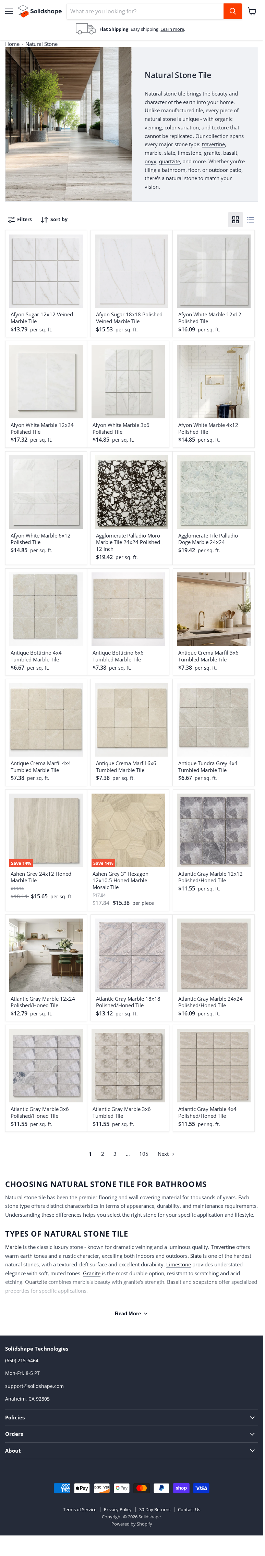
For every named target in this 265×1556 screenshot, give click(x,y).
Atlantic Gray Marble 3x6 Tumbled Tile (122, 1112)
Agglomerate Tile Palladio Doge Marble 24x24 (208, 539)
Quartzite (36, 1281)
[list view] (250, 219)
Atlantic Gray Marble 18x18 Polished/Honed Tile (128, 1002)
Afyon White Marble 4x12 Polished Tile (208, 428)
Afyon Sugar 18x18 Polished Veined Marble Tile (129, 318)
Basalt (174, 1281)
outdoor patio (225, 169)
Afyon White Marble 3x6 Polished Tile (121, 428)
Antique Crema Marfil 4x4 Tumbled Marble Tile (41, 766)
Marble (13, 1246)
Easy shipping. (145, 29)
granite (212, 152)
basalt (230, 152)
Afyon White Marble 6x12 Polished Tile (41, 539)
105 (143, 1153)
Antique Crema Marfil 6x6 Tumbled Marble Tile (126, 766)
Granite (91, 1273)
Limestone (178, 1264)
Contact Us (189, 1509)
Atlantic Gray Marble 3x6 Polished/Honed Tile (40, 1112)
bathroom (173, 169)
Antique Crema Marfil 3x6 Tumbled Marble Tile (208, 656)
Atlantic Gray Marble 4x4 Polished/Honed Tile (207, 1112)
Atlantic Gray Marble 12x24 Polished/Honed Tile (43, 1002)
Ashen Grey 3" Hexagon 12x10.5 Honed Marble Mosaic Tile (120, 880)
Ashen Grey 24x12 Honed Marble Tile (41, 877)
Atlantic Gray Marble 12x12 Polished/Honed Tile (210, 877)
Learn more (172, 29)
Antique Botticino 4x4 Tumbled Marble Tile (36, 656)
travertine (213, 144)
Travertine (223, 1246)
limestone (189, 152)
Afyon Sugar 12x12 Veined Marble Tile (42, 318)
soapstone (205, 1281)
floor (194, 169)
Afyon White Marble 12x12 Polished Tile (209, 318)
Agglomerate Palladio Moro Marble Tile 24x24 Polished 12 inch (128, 542)
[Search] (233, 11)
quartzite (169, 161)
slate (169, 152)
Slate (196, 1255)
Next (164, 1153)
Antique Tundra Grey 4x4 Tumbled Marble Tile (208, 766)
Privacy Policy (118, 1509)
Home (12, 43)
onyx (150, 161)
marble (153, 152)
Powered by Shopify (131, 1524)
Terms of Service (79, 1509)
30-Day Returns (154, 1509)
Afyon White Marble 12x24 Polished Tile (42, 428)
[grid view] (235, 219)
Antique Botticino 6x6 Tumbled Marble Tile (118, 656)
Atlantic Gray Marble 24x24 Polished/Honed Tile (210, 1002)
